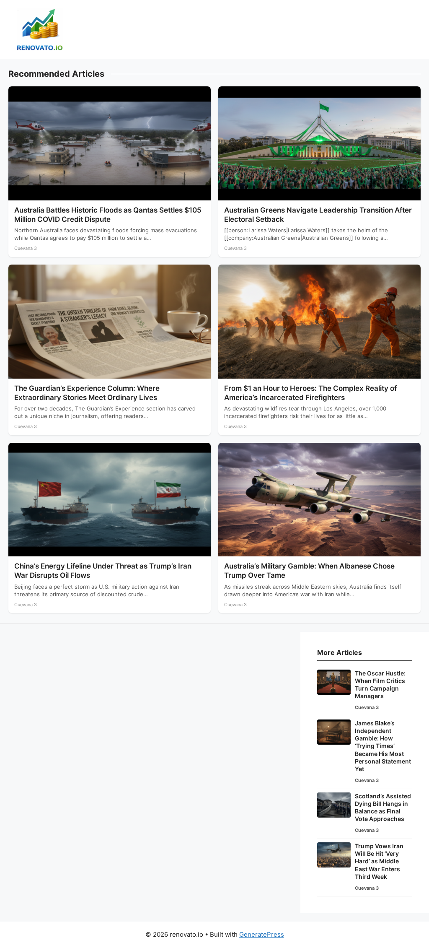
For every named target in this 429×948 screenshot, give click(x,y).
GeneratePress (261, 934)
